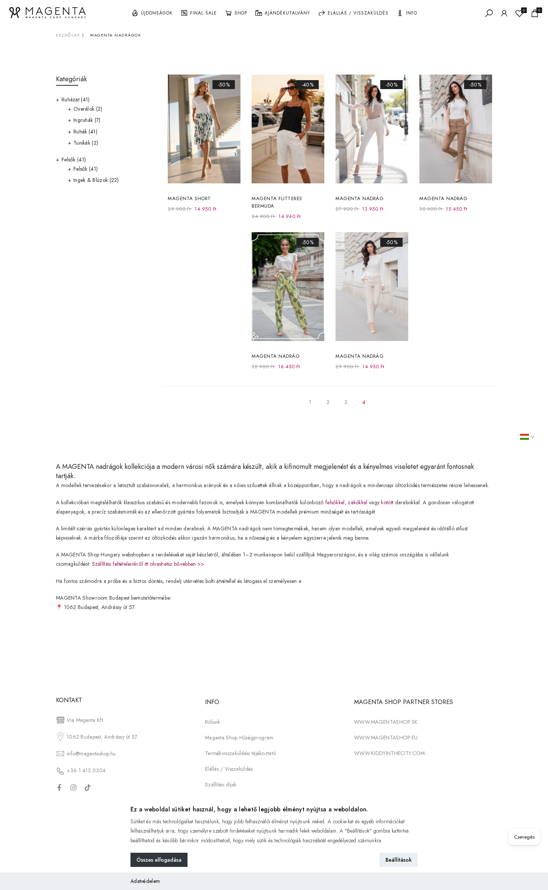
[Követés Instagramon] (73, 787)
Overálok (88, 109)
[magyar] (532, 437)
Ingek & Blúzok (96, 180)
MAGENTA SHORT (189, 198)
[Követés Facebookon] (59, 787)
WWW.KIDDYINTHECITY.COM (389, 753)
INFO (411, 13)
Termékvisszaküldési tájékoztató (240, 753)
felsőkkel (335, 502)
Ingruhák (87, 120)
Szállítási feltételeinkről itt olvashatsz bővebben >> (148, 564)
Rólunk (212, 722)
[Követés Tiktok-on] (87, 787)
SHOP (240, 13)
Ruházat (76, 99)
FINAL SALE (203, 13)
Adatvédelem (145, 881)
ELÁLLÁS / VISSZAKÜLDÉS (358, 13)
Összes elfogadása (159, 860)
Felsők (74, 159)
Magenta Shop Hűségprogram (239, 737)
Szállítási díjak (221, 784)
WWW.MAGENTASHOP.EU (386, 737)
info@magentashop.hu (91, 753)
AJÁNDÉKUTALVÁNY (287, 13)
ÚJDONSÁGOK (157, 13)
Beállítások (398, 860)
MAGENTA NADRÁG (360, 198)
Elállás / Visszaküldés (229, 769)
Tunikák (85, 142)
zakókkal (357, 502)
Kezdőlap (68, 35)
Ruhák (85, 131)
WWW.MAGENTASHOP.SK (386, 722)
